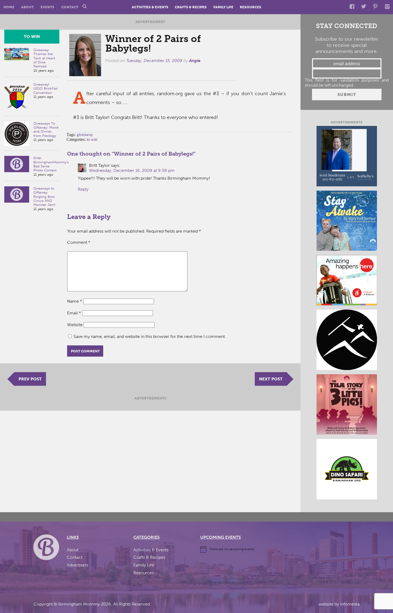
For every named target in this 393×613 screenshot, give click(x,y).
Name (74, 301)
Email (74, 312)
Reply (83, 189)
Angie (195, 60)
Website (75, 324)
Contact (69, 7)
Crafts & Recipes (191, 7)
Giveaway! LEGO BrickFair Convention (45, 88)
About (27, 7)
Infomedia (350, 604)
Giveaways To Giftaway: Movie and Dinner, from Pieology (46, 129)
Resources (250, 7)
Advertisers (77, 565)
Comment (78, 242)
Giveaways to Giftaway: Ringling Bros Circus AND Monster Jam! (44, 196)
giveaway (85, 134)
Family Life (223, 7)
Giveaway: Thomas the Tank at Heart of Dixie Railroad (44, 58)
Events (47, 7)
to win (32, 36)
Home (8, 7)
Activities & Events (150, 7)
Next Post (271, 378)
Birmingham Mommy (79, 604)
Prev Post (30, 378)
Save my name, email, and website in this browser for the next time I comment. (150, 336)
